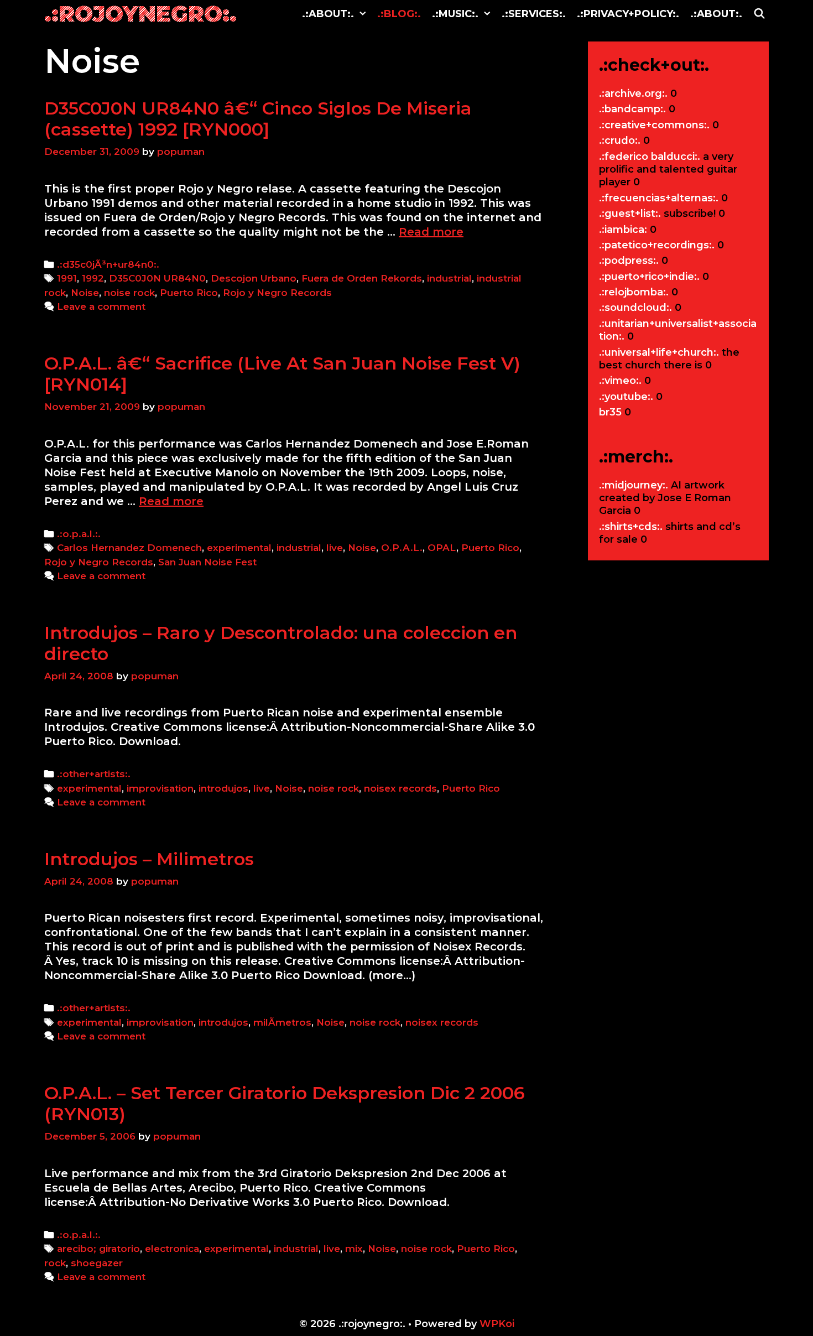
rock (55, 1263)
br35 (610, 412)
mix (354, 1248)
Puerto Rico (189, 292)
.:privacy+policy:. (628, 14)
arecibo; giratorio (98, 1248)
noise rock (129, 292)
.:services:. (534, 14)
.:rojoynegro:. (140, 13)
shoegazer (97, 1263)
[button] (363, 14)
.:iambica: (623, 229)
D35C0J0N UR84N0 (157, 278)
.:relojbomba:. (634, 292)
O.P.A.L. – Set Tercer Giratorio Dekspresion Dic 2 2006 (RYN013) (284, 1103)
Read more (431, 231)
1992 (93, 278)
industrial (449, 278)
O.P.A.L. (402, 547)
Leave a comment (101, 306)
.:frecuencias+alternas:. (658, 198)
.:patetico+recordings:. (657, 245)
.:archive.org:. (633, 93)
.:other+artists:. (94, 773)
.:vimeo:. (620, 381)
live (334, 547)
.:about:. (328, 14)
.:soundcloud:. (635, 307)
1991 (67, 278)
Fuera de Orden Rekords (361, 278)
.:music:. (455, 14)
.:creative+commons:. (654, 125)
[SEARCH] (760, 14)
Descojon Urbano (253, 278)
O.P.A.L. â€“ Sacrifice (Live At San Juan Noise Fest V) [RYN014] (282, 373)
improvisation (160, 788)
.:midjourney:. (633, 485)
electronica (172, 1248)
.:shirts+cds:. (631, 527)
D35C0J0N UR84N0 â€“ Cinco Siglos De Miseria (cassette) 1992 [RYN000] (258, 118)
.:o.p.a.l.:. (79, 533)
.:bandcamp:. (632, 109)
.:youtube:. (626, 397)
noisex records (400, 788)
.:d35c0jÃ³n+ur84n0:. (108, 264)
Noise (85, 292)
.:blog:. (399, 14)
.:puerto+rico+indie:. (649, 277)
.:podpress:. (629, 260)
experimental (239, 547)
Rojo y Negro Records (277, 292)
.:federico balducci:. (649, 156)
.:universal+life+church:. (659, 352)
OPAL (442, 547)
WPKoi (497, 1324)
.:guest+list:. (630, 213)
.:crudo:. (619, 140)
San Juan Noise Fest (207, 562)
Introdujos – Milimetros (149, 859)
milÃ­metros (282, 1022)
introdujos (223, 788)
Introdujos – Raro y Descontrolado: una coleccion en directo (280, 643)
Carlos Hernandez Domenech (129, 547)
